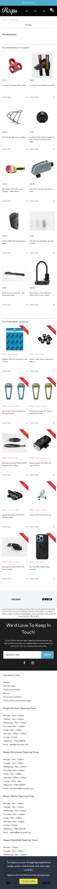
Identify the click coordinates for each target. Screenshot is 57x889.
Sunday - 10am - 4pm (12, 781)
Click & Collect (9, 686)
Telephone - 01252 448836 (14, 741)
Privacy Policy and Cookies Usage (17, 701)
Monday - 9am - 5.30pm (13, 759)
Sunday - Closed (10, 737)
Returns (6, 693)
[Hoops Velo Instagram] (33, 663)
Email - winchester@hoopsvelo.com (18, 789)
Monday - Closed (10, 847)
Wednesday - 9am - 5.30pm (15, 723)
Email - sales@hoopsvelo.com (15, 745)
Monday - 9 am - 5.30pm (13, 716)
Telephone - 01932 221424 (14, 829)
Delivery (6, 682)
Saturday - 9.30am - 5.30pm (15, 734)
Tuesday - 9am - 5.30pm (13, 719)
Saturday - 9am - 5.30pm (13, 822)
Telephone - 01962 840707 (14, 785)
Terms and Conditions (12, 697)
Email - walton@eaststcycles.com (17, 832)
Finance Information (11, 690)
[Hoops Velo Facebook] (24, 663)
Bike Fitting (30, 3)
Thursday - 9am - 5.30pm (14, 726)
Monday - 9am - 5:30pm (13, 803)
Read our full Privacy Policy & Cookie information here (28, 875)
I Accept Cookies (28, 881)
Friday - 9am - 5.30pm (12, 730)
